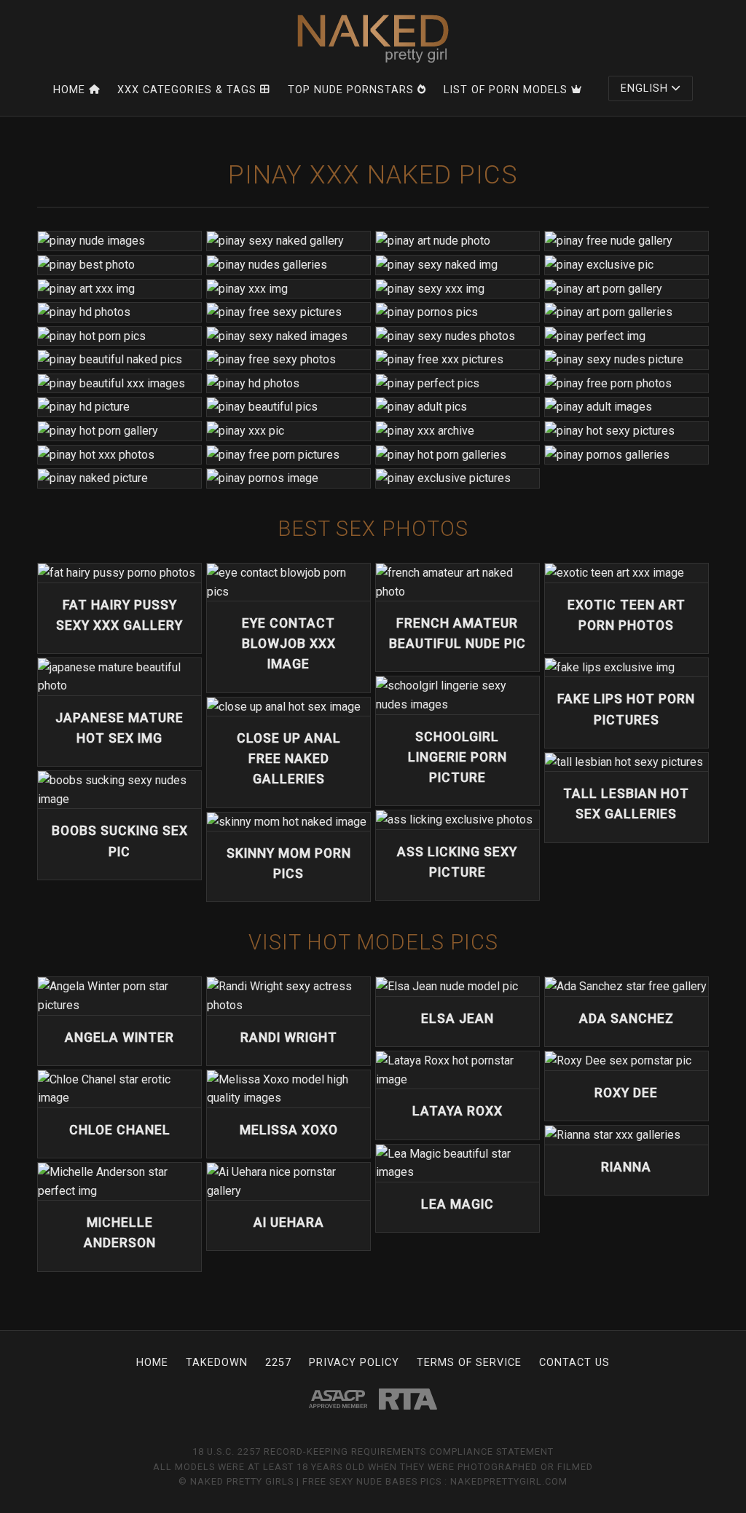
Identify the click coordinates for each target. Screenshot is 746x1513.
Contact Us (574, 1362)
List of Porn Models (506, 90)
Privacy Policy (354, 1362)
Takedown (217, 1362)
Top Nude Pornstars (351, 90)
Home (69, 90)
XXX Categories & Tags (186, 90)
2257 (278, 1362)
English (644, 88)
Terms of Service (469, 1362)
